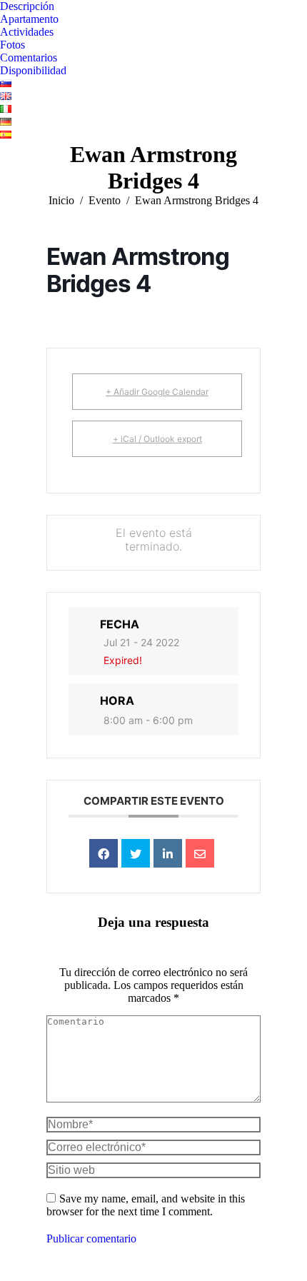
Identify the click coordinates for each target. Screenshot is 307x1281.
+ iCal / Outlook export (157, 438)
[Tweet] (135, 853)
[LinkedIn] (168, 853)
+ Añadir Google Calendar (157, 391)
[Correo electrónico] (200, 853)
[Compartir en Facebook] (103, 853)
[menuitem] (27, 6)
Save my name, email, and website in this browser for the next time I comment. (145, 1204)
